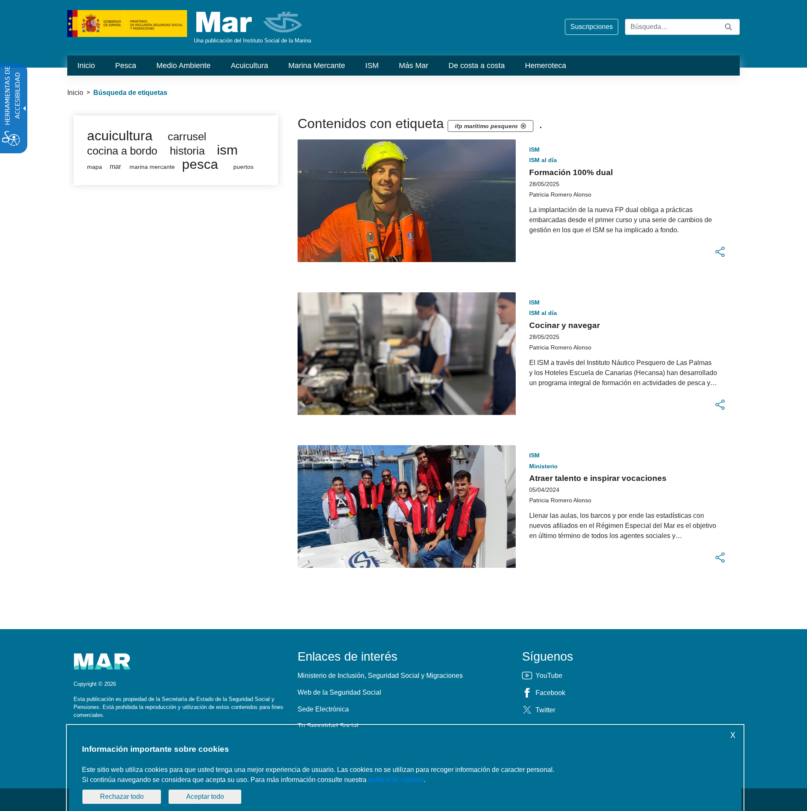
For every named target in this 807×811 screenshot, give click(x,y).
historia (187, 151)
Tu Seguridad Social (328, 726)
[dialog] (405, 769)
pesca (200, 164)
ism (227, 149)
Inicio (75, 92)
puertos (243, 167)
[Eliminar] (523, 126)
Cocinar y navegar (564, 325)
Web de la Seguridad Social (339, 692)
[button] (720, 252)
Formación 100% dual (571, 172)
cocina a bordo (122, 151)
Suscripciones (591, 26)
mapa (94, 167)
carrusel (187, 136)
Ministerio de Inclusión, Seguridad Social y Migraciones (380, 675)
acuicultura (120, 135)
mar (115, 166)
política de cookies (396, 779)
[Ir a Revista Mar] (250, 22)
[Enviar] (728, 26)
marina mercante (152, 167)
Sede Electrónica (323, 709)
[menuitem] (86, 65)
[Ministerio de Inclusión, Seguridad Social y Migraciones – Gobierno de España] (127, 22)
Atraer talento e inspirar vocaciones (598, 478)
